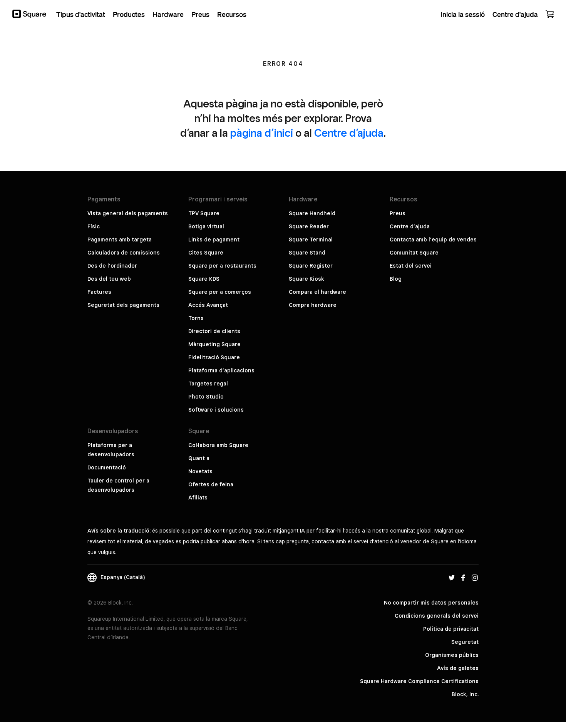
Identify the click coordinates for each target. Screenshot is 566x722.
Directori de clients (214, 331)
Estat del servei (411, 266)
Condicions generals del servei (437, 616)
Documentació (106, 467)
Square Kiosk (306, 279)
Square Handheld (312, 213)
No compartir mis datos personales (431, 603)
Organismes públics (452, 655)
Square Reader (309, 226)
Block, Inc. (465, 694)
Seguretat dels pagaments (123, 305)
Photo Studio (206, 397)
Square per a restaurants (222, 266)
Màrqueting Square (214, 344)
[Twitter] (451, 577)
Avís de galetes (458, 668)
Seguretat (465, 642)
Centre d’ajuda (348, 132)
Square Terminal (311, 239)
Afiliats (198, 497)
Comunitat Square (414, 253)
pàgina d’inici (261, 132)
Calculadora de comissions (123, 253)
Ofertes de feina (210, 484)
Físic (93, 226)
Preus (397, 213)
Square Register (311, 266)
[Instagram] (475, 577)
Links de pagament (213, 239)
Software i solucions (216, 410)
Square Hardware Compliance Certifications (419, 681)
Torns (196, 318)
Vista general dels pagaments (127, 213)
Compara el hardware (317, 292)
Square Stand (307, 253)
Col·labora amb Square (218, 445)
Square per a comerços (219, 292)
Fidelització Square (214, 357)
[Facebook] (463, 577)
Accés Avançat (208, 305)
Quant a (198, 458)
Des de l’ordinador (112, 266)
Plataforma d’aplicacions (221, 370)
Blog (396, 279)
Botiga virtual (206, 226)
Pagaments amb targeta (119, 239)
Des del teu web (109, 279)
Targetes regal (208, 383)
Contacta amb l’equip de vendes (433, 239)
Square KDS (203, 279)
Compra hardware (313, 305)
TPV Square (203, 213)
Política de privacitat (451, 629)
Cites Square (205, 253)
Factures (99, 292)
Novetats (200, 471)
